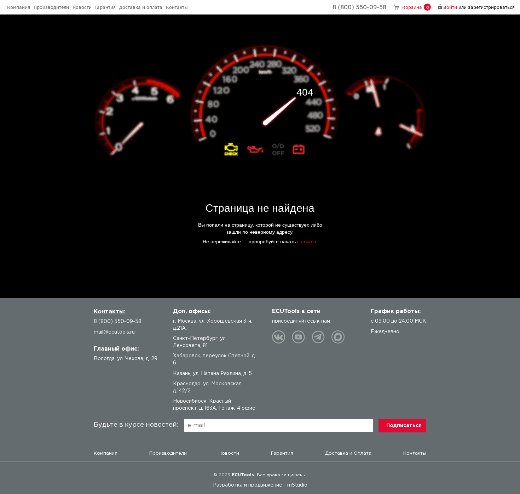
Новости (82, 7)
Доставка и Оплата (348, 453)
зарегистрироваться (491, 7)
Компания (18, 7)
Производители (51, 7)
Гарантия (105, 7)
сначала (306, 241)
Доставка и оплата (140, 7)
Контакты (177, 7)
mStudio (297, 485)
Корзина (415, 7)
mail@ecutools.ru (114, 332)
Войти (450, 7)
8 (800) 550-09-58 (359, 6)
